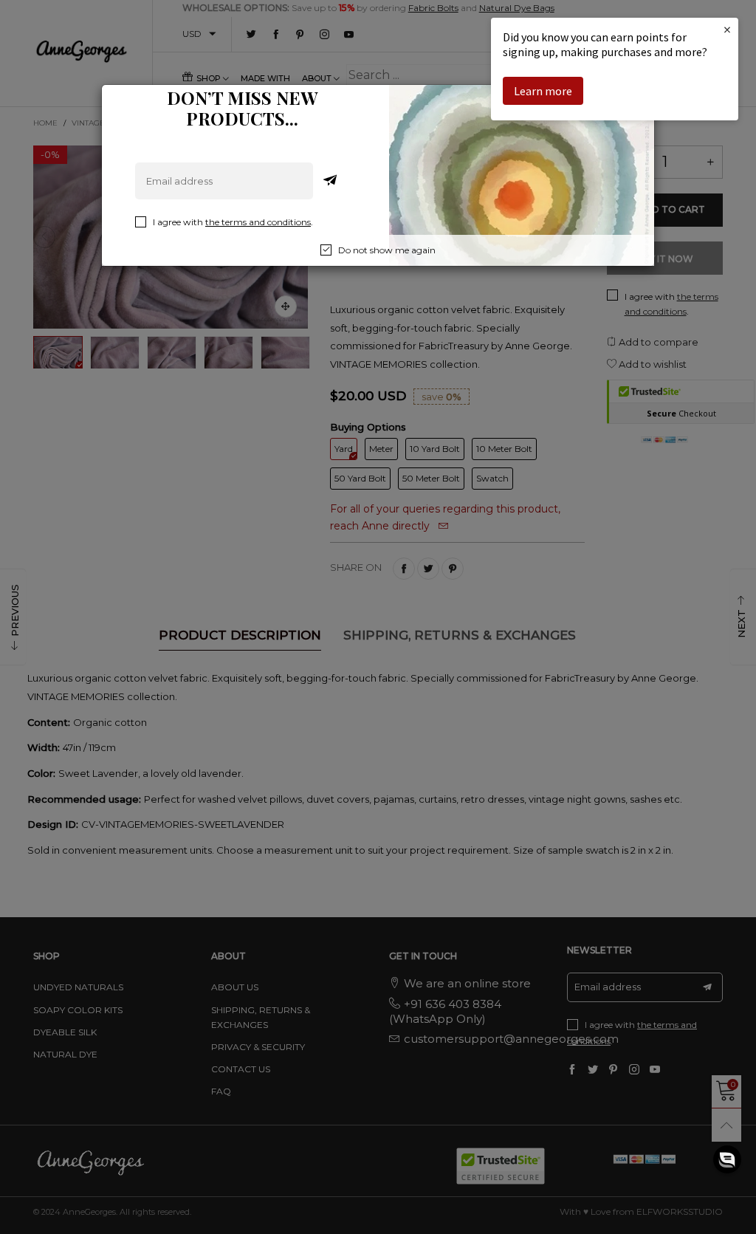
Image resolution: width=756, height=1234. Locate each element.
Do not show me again (387, 250)
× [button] (727, 29)
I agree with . (233, 221)
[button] (727, 1159)
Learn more (543, 90)
